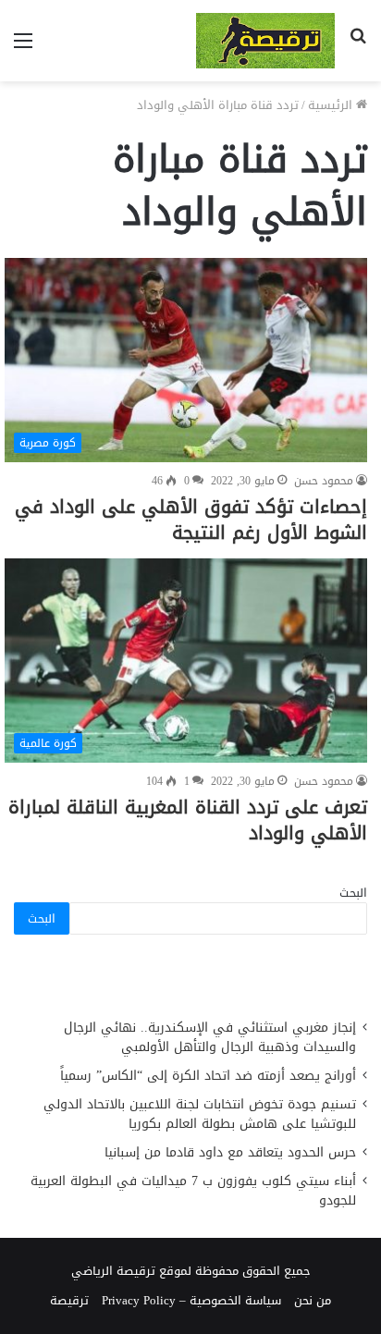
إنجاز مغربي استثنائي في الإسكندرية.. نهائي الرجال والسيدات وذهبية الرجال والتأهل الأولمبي (210, 1037)
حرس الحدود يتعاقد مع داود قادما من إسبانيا (228, 1152)
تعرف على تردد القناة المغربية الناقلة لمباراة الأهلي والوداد (187, 820)
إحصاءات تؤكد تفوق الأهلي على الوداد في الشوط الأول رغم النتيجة (191, 519)
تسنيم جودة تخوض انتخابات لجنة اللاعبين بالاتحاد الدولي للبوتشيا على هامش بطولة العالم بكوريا (199, 1114)
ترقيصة (69, 1300)
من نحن (312, 1300)
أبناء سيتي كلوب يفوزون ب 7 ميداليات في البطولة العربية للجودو (193, 1190)
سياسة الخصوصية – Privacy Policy (191, 1300)
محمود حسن (323, 481)
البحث (353, 892)
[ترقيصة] (265, 40)
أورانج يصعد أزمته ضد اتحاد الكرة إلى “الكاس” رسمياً (208, 1075)
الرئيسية (332, 104)
